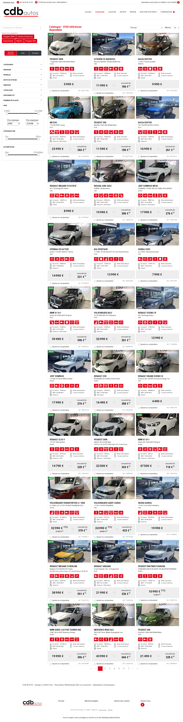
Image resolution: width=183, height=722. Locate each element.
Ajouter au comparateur (60, 91)
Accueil (88, 12)
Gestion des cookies (122, 701)
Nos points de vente (148, 12)
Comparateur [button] (167, 12)
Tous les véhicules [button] (10, 53)
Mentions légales (91, 701)
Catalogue (99, 12)
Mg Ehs (19, 41)
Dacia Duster (8, 41)
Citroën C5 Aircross (25, 37)
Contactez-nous (8, 2)
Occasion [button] (35, 53)
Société (123, 12)
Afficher (168, 28)
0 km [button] (23, 53)
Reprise (133, 12)
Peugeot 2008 (8, 37)
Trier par (133, 28)
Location (112, 12)
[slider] (7, 113)
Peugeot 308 (31, 41)
